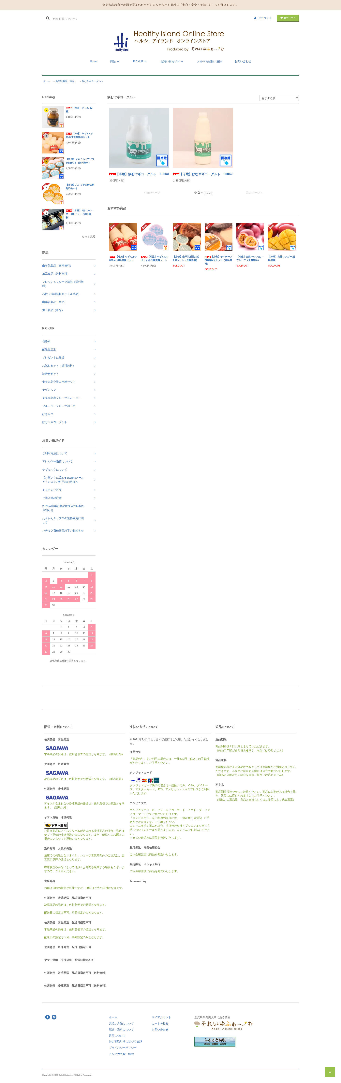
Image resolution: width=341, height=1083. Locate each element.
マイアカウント (161, 1017)
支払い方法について (121, 1023)
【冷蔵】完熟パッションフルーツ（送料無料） (249, 258)
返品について (117, 1035)
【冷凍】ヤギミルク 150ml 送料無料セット (80, 135)
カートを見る (160, 1023)
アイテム (290, 18)
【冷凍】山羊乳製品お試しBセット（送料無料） (186, 258)
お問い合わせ (243, 61)
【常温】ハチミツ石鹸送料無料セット (80, 186)
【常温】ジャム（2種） (79, 110)
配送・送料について (121, 1029)
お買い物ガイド (170, 61)
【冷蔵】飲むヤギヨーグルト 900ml (205, 174)
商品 (113, 61)
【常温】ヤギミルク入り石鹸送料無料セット (155, 258)
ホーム (46, 81)
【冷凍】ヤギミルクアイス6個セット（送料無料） (80, 161)
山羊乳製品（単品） (66, 81)
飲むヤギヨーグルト (92, 81)
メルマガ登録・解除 (209, 61)
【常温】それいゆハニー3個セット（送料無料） (80, 214)
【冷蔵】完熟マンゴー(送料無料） (281, 258)
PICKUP (138, 61)
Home (93, 61)
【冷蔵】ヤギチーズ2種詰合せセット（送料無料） (218, 260)
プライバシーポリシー (123, 1047)
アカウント (265, 18)
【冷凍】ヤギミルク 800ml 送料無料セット (123, 258)
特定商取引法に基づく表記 (125, 1041)
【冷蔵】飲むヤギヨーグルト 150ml (142, 174)
